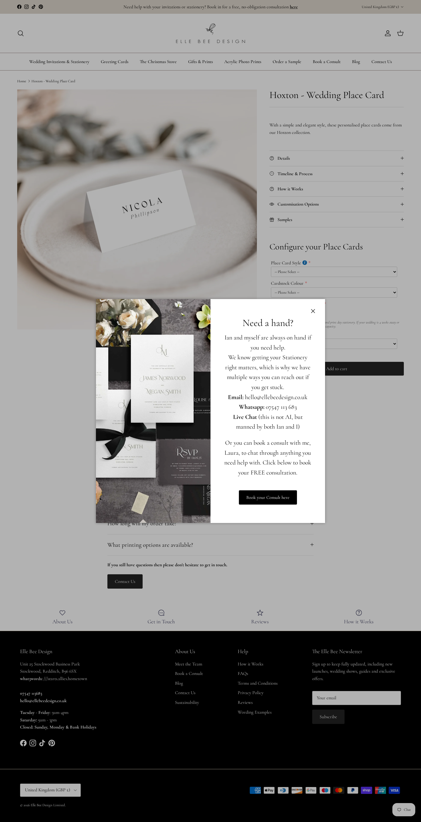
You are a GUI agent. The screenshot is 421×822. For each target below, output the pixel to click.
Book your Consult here (268, 497)
